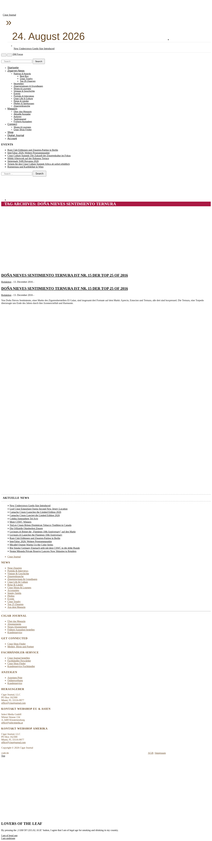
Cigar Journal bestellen (18, 658)
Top (3, 755)
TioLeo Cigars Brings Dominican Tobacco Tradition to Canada (40, 525)
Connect (12, 124)
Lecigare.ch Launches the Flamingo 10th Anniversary (36, 535)
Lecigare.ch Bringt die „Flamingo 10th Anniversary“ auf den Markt (43, 531)
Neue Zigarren (14, 568)
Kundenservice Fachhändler (21, 666)
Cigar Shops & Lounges (19, 587)
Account (12, 138)
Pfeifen (10, 596)
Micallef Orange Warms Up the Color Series (31, 544)
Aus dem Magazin (16, 607)
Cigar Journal (9, 15)
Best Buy (24, 76)
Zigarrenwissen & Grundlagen (28, 86)
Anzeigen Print (14, 677)
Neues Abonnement (17, 627)
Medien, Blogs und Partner (20, 646)
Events (17, 93)
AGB (150, 753)
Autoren (17, 116)
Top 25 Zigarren (28, 81)
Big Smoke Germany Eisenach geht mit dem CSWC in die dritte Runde (45, 548)
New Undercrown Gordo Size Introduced (34, 48)
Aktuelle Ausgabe (22, 114)
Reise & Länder (21, 101)
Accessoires (13, 590)
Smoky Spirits (14, 593)
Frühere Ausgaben (23, 121)
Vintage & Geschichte (24, 91)
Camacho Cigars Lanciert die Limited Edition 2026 (35, 515)
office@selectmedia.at (12, 722)
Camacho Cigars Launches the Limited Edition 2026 (35, 512)
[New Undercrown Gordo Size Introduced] (17, 45)
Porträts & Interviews (24, 96)
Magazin (12, 108)
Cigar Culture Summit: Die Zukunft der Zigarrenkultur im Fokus (39, 155)
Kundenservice (14, 632)
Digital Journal (15, 135)
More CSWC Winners (20, 522)
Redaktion (6, 282)
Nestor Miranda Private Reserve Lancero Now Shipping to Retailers (43, 551)
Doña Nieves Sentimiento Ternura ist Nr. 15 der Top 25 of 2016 (64, 275)
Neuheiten (19, 83)
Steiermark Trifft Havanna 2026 (23, 161)
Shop (10, 132)
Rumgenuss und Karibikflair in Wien (25, 166)
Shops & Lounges (22, 88)
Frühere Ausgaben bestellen (21, 629)
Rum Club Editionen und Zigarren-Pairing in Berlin (32, 150)
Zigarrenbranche (22, 106)
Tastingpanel (20, 119)
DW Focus (18, 54)
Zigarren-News (16, 70)
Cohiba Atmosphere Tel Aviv (24, 518)
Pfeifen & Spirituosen (24, 103)
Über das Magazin (23, 111)
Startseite (13, 67)
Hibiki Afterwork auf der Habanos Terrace (28, 158)
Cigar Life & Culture (23, 98)
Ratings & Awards (22, 74)
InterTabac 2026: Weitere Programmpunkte (28, 152)
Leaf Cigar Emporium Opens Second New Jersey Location (39, 508)
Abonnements (14, 624)
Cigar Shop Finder (23, 129)
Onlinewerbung (15, 680)
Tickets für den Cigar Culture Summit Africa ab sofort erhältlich (38, 164)
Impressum (160, 753)
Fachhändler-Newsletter (19, 660)
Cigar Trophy (26, 79)
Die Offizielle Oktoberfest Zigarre (26, 528)
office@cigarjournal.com (13, 703)
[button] (9, 835)
